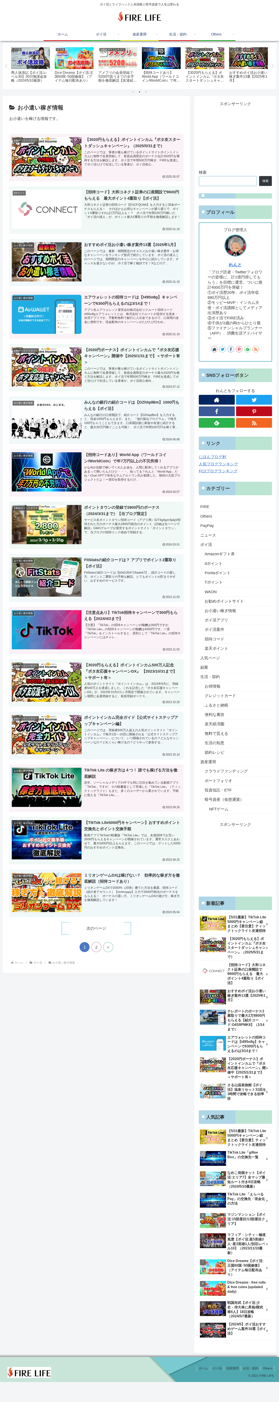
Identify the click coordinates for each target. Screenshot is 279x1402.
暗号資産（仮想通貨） (224, 799)
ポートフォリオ (218, 781)
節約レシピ (214, 752)
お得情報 (212, 686)
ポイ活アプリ (216, 620)
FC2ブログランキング (218, 471)
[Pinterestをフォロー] (239, 349)
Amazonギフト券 (220, 554)
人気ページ (210, 658)
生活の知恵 (214, 743)
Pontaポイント (218, 573)
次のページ (96, 928)
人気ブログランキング (218, 464)
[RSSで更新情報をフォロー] (255, 349)
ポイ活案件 (214, 629)
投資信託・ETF (218, 790)
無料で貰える (216, 733)
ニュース (208, 535)
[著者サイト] (214, 349)
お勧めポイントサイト (224, 601)
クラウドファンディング (226, 771)
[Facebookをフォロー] (231, 349)
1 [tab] (133, 92)
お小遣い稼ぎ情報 (220, 611)
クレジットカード (220, 695)
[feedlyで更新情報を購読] (247, 349)
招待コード (214, 639)
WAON (211, 592)
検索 (203, 172)
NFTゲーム (218, 809)
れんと (235, 264)
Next (273, 66)
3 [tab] (146, 92)
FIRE (204, 507)
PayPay (207, 525)
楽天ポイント (216, 648)
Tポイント (214, 582)
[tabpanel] (30, 65)
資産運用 (208, 762)
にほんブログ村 (212, 457)
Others (206, 516)
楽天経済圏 (214, 724)
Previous (6, 66)
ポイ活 (206, 544)
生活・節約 (210, 677)
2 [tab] (139, 92)
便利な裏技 (214, 714)
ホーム (203, 1368)
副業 (204, 667)
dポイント (214, 563)
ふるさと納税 (216, 705)
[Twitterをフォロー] (222, 349)
